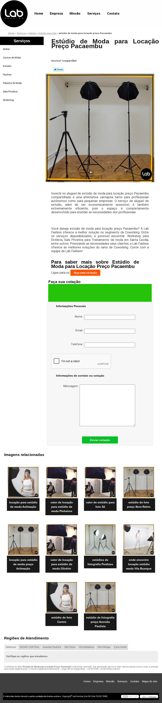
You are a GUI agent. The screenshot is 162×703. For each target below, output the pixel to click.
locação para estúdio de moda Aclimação (23, 504)
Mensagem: (71, 386)
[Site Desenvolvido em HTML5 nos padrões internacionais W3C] (130, 696)
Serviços (93, 13)
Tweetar (58, 69)
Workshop (8, 100)
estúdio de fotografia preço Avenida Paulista (100, 622)
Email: (79, 330)
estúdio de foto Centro (61, 619)
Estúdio (7, 66)
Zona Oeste (120, 647)
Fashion (7, 74)
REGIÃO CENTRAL (30, 647)
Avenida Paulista (52, 647)
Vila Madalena (86, 647)
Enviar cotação (100, 440)
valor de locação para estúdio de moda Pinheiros (62, 507)
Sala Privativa (10, 91)
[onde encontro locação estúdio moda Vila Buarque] (138, 538)
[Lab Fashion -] (14, 8)
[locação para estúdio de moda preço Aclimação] (23, 538)
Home (38, 13)
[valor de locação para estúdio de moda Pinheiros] (61, 480)
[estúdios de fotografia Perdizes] (100, 538)
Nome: (79, 316)
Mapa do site (149, 681)
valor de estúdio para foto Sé (100, 504)
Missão (75, 13)
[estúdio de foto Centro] (61, 595)
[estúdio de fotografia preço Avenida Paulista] (100, 595)
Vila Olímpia (103, 647)
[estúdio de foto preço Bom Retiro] (138, 480)
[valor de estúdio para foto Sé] (100, 480)
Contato (113, 13)
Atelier (6, 49)
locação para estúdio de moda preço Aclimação (23, 564)
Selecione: (11, 647)
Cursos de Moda (12, 57)
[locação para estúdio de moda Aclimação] (23, 480)
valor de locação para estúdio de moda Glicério (62, 564)
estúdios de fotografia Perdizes (100, 562)
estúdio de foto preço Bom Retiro (139, 504)
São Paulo (69, 647)
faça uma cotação (85, 272)
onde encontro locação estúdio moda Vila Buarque (139, 564)
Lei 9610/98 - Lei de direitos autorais (103, 669)
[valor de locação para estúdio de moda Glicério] (61, 538)
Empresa (56, 13)
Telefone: (77, 344)
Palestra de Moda (12, 83)
